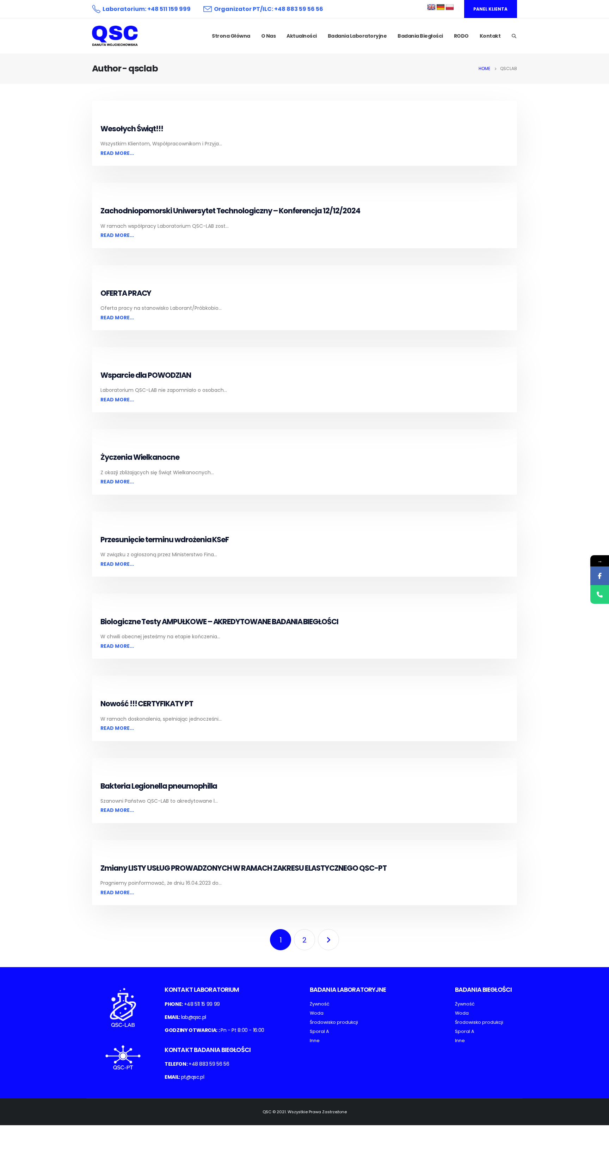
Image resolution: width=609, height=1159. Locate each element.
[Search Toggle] (514, 36)
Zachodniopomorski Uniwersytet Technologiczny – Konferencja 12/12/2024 (230, 211)
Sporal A (319, 1031)
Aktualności (302, 35)
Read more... (117, 153)
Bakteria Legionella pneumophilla (158, 786)
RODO (461, 35)
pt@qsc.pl (192, 1076)
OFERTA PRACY (125, 293)
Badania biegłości (420, 35)
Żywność (320, 1004)
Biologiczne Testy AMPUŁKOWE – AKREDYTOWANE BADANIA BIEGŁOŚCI (219, 621)
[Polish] (449, 7)
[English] (431, 7)
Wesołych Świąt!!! (131, 129)
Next (328, 939)
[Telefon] (599, 594)
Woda (317, 1013)
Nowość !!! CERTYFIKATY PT (146, 703)
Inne (315, 1041)
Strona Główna (231, 35)
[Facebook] (599, 575)
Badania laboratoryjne (357, 35)
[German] (440, 7)
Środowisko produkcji (334, 1022)
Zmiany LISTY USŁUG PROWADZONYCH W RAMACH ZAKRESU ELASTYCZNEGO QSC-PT (243, 868)
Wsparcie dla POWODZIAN (145, 375)
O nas (268, 35)
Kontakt (490, 35)
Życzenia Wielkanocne (139, 457)
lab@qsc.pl (194, 1017)
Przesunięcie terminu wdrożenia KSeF (164, 539)
